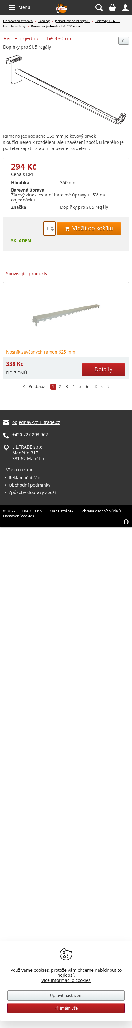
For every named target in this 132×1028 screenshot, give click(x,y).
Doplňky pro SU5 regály (27, 47)
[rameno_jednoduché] (66, 90)
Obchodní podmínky (29, 485)
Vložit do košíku (89, 228)
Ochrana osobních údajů (100, 510)
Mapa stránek (61, 510)
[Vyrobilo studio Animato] (126, 521)
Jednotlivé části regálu (72, 20)
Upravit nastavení (66, 995)
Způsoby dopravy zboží (32, 492)
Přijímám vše (66, 1008)
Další (99, 387)
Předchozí (37, 387)
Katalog (44, 20)
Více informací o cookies (66, 980)
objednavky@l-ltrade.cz (36, 422)
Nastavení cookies (18, 515)
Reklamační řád (25, 477)
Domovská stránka (18, 20)
